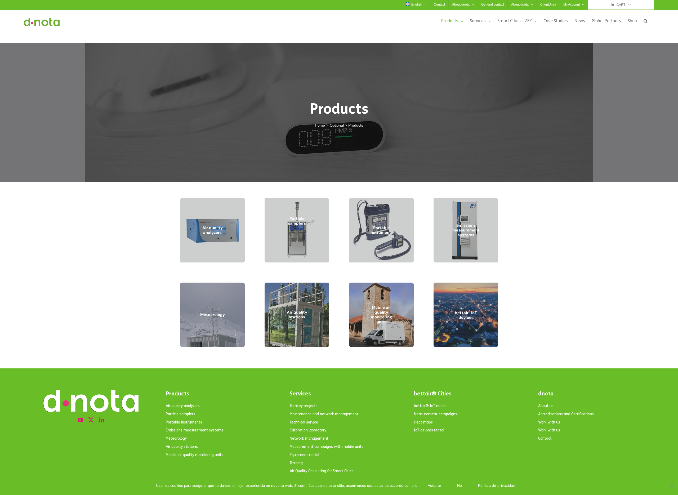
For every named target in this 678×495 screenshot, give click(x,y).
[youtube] (80, 420)
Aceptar (434, 485)
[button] (646, 21)
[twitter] (90, 420)
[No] (671, 485)
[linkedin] (101, 420)
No (459, 485)
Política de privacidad (496, 485)
